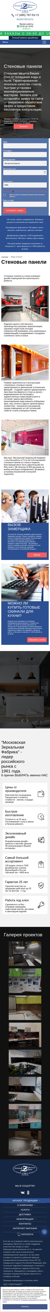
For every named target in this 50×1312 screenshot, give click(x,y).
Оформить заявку (37, 640)
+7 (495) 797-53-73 (27, 15)
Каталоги (27, 1234)
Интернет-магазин (25, 1228)
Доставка (25, 1214)
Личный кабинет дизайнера (25, 38)
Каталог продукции (25, 1200)
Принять (25, 1307)
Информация (25, 1219)
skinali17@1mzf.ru (25, 19)
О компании (25, 1205)
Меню (5, 42)
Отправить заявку (15, 211)
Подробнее (20, 196)
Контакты (25, 1223)
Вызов (37, 555)
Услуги (25, 1210)
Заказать (23, 126)
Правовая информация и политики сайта (24, 1300)
